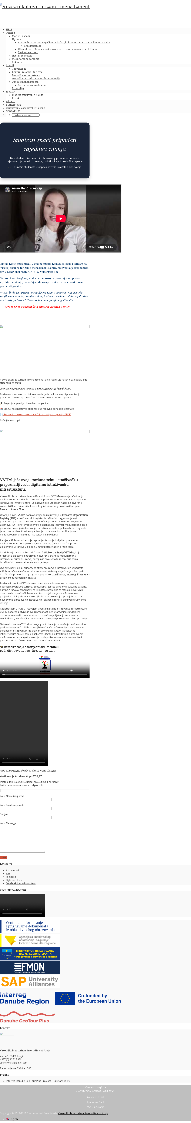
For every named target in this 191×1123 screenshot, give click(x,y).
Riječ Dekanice (32, 45)
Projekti (16, 98)
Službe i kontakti (28, 52)
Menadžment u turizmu (26, 75)
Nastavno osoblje (22, 55)
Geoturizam (19, 68)
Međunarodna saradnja (25, 58)
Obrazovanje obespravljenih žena (25, 107)
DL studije (18, 88)
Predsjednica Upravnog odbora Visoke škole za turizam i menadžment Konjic (64, 42)
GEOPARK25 (13, 111)
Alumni (10, 101)
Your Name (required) (12, 796)
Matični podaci (21, 35)
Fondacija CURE (95, 1097)
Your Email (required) (12, 805)
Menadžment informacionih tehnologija (36, 78)
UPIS (9, 29)
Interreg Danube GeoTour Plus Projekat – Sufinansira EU (38, 1081)
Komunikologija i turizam (27, 71)
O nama (10, 32)
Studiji (10, 65)
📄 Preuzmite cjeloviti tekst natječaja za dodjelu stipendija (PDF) (35, 414)
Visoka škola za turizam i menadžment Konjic (83, 1113)
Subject (4, 814)
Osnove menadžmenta (25, 81)
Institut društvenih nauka (27, 94)
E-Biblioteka (13, 104)
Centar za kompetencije (32, 85)
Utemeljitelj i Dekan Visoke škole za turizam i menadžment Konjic (57, 49)
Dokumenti (18, 62)
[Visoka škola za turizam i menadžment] (45, 6)
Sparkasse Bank (96, 1102)
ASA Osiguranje (95, 1107)
